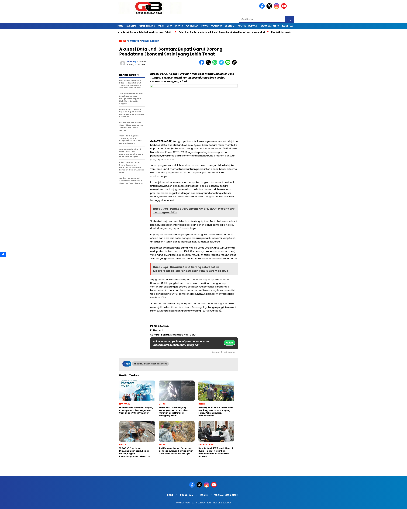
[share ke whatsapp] (215, 64)
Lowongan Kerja (269, 25)
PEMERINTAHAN (147, 25)
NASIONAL (131, 25)
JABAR (161, 25)
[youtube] (284, 8)
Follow (229, 342)
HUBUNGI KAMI (186, 495)
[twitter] (269, 8)
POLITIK (242, 25)
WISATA (179, 25)
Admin (130, 61)
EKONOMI (230, 25)
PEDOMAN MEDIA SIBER (226, 495)
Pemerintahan (150, 40)
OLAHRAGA (216, 25)
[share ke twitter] (209, 64)
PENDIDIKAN (192, 25)
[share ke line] (228, 64)
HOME (120, 25)
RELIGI (285, 25)
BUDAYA (252, 25)
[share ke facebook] (202, 64)
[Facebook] (3, 254)
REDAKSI (204, 495)
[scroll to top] (392, 504)
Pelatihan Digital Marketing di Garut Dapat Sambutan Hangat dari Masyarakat (207, 32)
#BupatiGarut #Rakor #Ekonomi (150, 363)
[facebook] (262, 8)
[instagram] (277, 8)
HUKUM (205, 25)
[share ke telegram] (222, 64)
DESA (169, 25)
